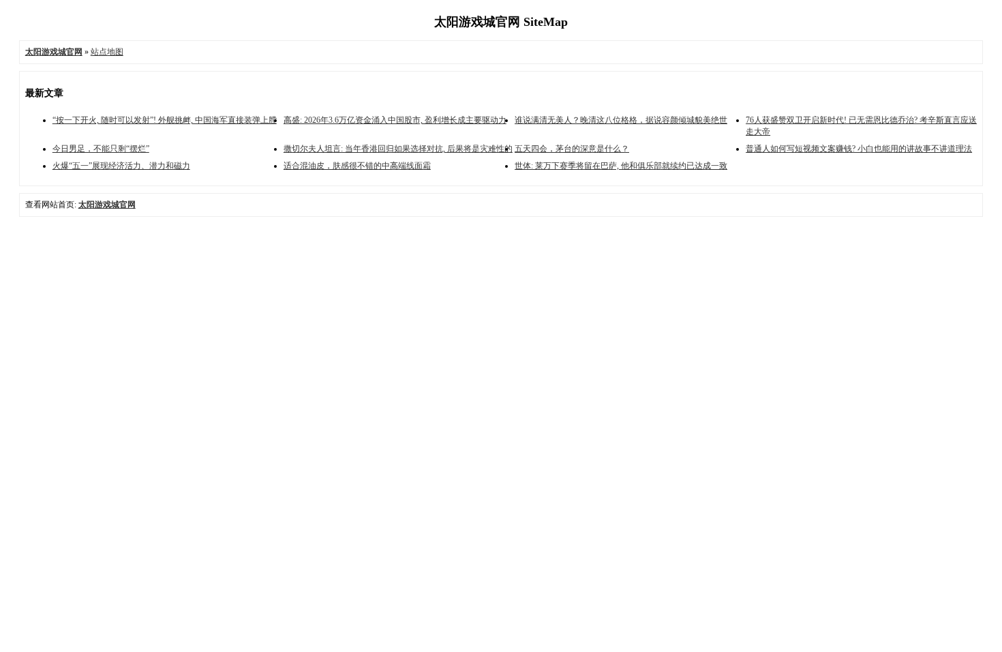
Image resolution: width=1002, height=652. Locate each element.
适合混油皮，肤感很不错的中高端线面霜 (357, 166)
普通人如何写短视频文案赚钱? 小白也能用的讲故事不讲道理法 (859, 148)
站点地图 (107, 52)
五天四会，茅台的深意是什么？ (572, 148)
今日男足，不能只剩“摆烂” (100, 148)
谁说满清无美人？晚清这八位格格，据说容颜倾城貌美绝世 (621, 120)
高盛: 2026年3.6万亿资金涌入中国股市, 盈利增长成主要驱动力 (395, 120)
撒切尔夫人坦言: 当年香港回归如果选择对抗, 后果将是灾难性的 (398, 148)
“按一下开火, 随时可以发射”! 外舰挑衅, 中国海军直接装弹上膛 (164, 120)
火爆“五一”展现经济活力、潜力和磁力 (121, 166)
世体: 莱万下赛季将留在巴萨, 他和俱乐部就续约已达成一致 (621, 166)
